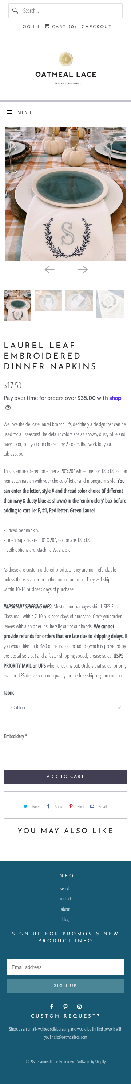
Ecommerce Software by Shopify (82, 1061)
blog (65, 919)
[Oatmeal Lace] (65, 70)
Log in (29, 27)
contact (65, 898)
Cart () (63, 27)
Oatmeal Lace (48, 1061)
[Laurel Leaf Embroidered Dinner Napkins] (65, 194)
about (65, 909)
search (65, 888)
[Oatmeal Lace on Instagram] (79, 1007)
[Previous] (49, 269)
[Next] (82, 269)
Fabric (9, 692)
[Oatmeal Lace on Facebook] (51, 1007)
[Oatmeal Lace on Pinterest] (65, 1007)
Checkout (97, 27)
